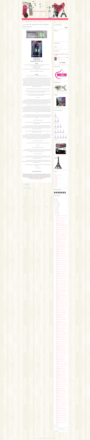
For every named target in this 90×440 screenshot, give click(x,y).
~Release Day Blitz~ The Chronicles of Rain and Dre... (61, 217)
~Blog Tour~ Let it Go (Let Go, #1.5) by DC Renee (61, 383)
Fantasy (55, 177)
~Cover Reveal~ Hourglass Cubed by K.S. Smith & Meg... (61, 228)
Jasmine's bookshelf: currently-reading (61, 54)
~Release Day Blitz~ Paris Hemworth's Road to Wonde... (61, 310)
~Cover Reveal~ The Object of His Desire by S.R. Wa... (61, 332)
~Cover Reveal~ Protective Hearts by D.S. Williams (61, 361)
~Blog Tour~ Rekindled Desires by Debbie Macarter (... (61, 239)
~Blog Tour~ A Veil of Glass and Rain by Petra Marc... (61, 279)
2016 (55, 200)
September (57, 205)
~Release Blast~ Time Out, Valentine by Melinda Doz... (61, 260)
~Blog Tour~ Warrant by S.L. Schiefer (60, 244)
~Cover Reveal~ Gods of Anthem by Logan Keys (61, 397)
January (57, 214)
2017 (55, 199)
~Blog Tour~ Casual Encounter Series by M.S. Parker (61, 405)
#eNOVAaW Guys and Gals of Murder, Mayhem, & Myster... (60, 316)
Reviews (27, 21)
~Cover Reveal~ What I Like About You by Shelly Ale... (61, 275)
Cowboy (55, 176)
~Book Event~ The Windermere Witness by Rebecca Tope (61, 376)
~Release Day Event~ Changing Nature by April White (61, 257)
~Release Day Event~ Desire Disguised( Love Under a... (61, 248)
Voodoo (55, 185)
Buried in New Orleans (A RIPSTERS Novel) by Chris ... (61, 338)
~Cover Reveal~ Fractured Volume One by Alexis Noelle (61, 246)
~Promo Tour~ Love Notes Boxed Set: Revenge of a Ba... (61, 236)
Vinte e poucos (53, 438)
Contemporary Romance (57, 175)
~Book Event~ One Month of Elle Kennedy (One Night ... (61, 381)
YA (54, 186)
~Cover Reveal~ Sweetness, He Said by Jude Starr (61, 320)
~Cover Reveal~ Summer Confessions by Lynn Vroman (61, 289)
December (57, 202)
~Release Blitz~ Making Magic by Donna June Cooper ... (61, 271)
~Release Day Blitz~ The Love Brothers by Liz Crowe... (61, 403)
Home (23, 21)
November (57, 203)
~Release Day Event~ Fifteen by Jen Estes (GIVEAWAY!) (61, 321)
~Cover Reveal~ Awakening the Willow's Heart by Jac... (61, 339)
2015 (55, 201)
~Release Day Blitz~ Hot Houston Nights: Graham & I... (60, 368)
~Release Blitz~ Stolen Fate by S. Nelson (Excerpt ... (60, 358)
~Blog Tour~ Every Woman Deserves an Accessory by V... (60, 330)
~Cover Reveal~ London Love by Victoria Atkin (61, 280)
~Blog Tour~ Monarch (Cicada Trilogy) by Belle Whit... (61, 233)
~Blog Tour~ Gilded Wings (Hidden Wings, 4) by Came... (61, 329)
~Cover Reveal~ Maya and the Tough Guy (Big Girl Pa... (61, 385)
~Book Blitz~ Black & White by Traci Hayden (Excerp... (61, 416)
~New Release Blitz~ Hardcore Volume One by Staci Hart (61, 238)
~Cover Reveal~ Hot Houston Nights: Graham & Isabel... (61, 277)
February (57, 213)
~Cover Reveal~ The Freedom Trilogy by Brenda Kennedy (61, 396)
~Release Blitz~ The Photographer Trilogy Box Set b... (61, 410)
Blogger (63, 428)
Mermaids (55, 180)
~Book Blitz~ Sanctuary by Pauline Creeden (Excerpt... (61, 273)
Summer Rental (58, 57)
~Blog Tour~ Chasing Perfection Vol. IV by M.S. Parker (61, 259)
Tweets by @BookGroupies (57, 141)
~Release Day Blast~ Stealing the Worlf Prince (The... (61, 312)
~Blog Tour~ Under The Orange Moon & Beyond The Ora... (61, 349)
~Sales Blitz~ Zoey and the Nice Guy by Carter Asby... (61, 307)
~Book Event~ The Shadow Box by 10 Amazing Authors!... (60, 359)
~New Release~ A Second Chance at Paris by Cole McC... (61, 288)
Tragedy (55, 184)
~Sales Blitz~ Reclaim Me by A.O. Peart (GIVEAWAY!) (60, 374)
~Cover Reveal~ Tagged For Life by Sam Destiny (60, 219)
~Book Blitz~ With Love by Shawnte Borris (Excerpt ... (61, 372)
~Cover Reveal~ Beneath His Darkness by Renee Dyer (61, 226)
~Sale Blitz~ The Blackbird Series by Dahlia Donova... (61, 323)
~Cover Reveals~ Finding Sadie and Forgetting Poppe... (61, 379)
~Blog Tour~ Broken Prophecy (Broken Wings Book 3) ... (61, 291)
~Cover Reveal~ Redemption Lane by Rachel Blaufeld (61, 343)
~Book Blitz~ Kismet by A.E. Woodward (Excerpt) (60, 412)
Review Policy (41, 21)
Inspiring (55, 179)
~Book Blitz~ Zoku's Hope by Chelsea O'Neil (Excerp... (61, 229)
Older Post (46, 206)
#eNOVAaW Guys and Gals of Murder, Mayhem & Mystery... (61, 296)
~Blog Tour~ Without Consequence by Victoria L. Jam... (61, 408)
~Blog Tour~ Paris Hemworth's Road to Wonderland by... (60, 223)
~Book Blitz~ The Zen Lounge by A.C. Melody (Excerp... (61, 419)
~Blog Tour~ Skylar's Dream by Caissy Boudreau (60, 356)
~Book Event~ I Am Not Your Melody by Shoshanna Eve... (61, 388)
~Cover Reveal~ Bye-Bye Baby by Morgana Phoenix (61, 345)
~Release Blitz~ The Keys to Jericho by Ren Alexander (61, 387)
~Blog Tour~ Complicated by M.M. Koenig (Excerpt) (61, 284)
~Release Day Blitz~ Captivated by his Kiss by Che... (61, 350)
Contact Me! (35, 21)
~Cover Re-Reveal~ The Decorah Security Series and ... (61, 365)
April (56, 211)
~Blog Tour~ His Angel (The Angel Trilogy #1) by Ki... (61, 266)
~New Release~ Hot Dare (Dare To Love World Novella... (61, 231)
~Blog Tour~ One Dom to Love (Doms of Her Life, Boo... (61, 421)
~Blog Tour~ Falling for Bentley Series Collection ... (60, 251)
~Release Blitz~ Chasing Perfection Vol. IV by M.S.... (61, 394)
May (56, 210)
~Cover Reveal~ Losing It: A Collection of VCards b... (61, 327)
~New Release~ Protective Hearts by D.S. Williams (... (60, 250)
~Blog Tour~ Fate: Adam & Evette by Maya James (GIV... (61, 370)
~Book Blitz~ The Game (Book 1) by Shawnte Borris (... (61, 303)
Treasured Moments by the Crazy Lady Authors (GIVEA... (61, 363)
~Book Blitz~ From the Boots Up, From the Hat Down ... (61, 282)
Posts (56, 46)
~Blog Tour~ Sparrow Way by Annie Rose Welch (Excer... (61, 336)
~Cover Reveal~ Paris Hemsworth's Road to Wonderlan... (61, 367)
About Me (30, 21)
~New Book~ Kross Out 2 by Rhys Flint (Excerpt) (60, 309)
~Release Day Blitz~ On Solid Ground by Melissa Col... (60, 314)
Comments (56, 47)
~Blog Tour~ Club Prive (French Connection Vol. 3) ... (61, 354)
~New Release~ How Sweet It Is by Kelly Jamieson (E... (60, 407)
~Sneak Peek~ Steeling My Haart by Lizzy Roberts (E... (61, 293)
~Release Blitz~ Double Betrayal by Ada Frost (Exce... (61, 221)
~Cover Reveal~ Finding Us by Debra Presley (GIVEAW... (61, 253)
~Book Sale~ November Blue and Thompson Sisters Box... (61, 255)
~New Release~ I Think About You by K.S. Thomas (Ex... (61, 241)
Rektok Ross (58, 58)
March (56, 212)
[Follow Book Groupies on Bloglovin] (58, 168)
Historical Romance (56, 178)
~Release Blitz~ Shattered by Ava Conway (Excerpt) (61, 390)
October (57, 204)
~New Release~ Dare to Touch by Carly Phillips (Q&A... (61, 341)
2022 (55, 198)
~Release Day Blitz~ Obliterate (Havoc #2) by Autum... (61, 401)
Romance (55, 183)
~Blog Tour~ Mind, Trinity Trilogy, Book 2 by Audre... (61, 414)
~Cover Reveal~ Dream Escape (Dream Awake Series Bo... (61, 417)
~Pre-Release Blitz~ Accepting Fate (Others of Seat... (61, 270)
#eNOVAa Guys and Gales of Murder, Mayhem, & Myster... (61, 325)
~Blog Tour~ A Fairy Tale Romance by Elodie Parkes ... (61, 243)
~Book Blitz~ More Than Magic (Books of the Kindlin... (61, 378)
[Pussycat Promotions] (61, 106)
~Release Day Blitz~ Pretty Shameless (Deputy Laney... (61, 352)
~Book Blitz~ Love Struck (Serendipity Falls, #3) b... (61, 286)
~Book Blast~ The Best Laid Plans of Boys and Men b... (61, 301)
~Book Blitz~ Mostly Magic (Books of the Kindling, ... (61, 347)
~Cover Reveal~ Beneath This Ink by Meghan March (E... (61, 262)
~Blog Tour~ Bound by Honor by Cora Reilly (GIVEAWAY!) (61, 399)
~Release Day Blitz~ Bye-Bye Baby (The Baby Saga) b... (61, 216)
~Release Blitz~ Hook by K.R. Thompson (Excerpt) (61, 423)
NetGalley (55, 181)
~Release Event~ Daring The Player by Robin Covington (61, 264)
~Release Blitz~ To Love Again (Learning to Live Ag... (61, 268)
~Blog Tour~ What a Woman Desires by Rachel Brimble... (61, 334)
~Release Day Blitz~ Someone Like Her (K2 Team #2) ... (61, 392)
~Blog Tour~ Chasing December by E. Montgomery (60, 300)
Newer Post (23, 206)
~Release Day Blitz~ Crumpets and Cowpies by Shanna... (61, 318)
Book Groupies (39, 11)
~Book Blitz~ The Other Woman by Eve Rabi (61, 224)
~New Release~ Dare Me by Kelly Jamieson (61, 234)
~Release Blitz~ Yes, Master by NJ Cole (60, 294)
